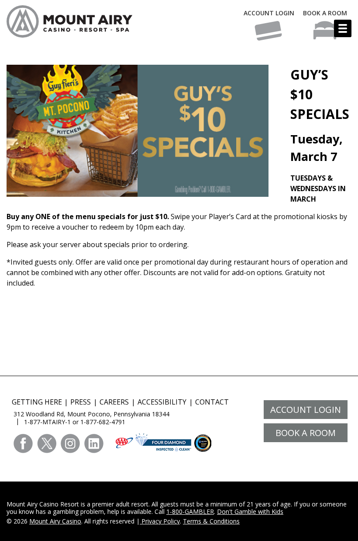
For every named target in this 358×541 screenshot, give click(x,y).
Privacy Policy (160, 521)
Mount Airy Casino (55, 521)
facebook (23, 443)
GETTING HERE (37, 402)
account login (305, 409)
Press (80, 402)
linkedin (93, 443)
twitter (46, 443)
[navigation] (342, 28)
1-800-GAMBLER (190, 511)
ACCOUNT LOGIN (269, 13)
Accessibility (162, 402)
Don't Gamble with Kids (250, 511)
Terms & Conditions (211, 521)
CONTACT (212, 402)
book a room (305, 433)
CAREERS (114, 402)
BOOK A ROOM (325, 13)
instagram (70, 443)
